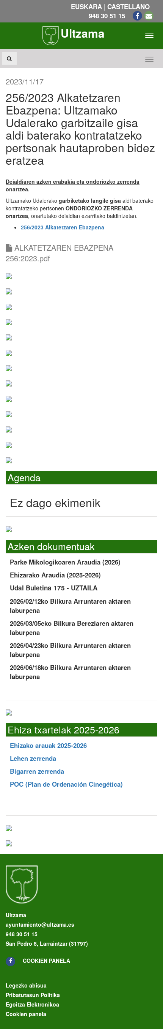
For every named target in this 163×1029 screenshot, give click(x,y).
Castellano (128, 6)
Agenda (24, 477)
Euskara (86, 6)
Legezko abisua (26, 985)
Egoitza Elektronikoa (32, 1004)
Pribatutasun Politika (33, 995)
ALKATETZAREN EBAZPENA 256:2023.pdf (59, 253)
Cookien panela (46, 960)
